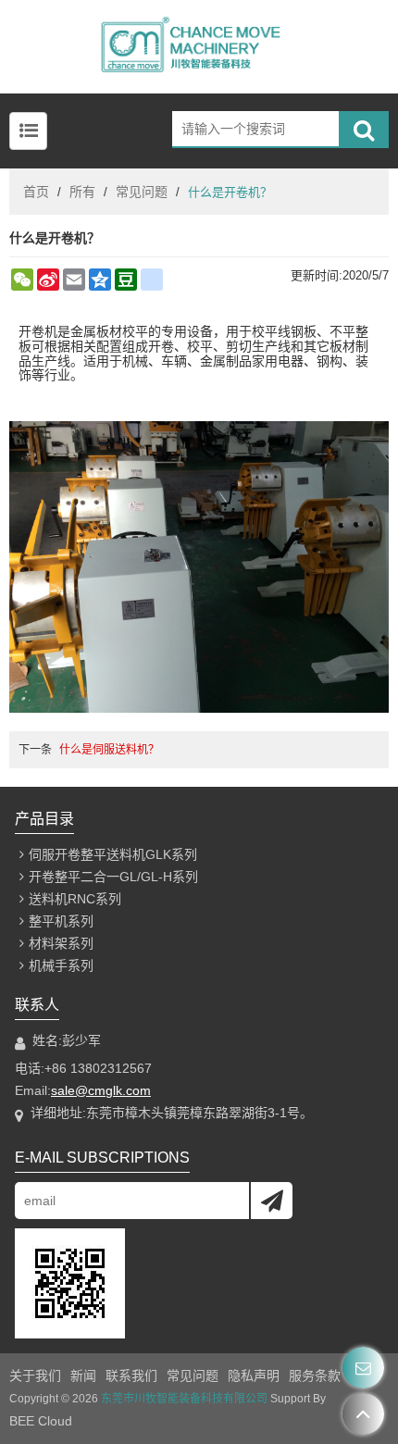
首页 (36, 191)
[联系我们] (363, 1367)
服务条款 (315, 1375)
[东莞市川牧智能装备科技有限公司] (199, 46)
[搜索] (364, 129)
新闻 (83, 1375)
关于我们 (35, 1375)
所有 (82, 191)
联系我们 (131, 1375)
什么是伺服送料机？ (109, 749)
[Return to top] (363, 1414)
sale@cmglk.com (101, 1090)
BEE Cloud (40, 1420)
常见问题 (142, 191)
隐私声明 (254, 1375)
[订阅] (271, 1200)
